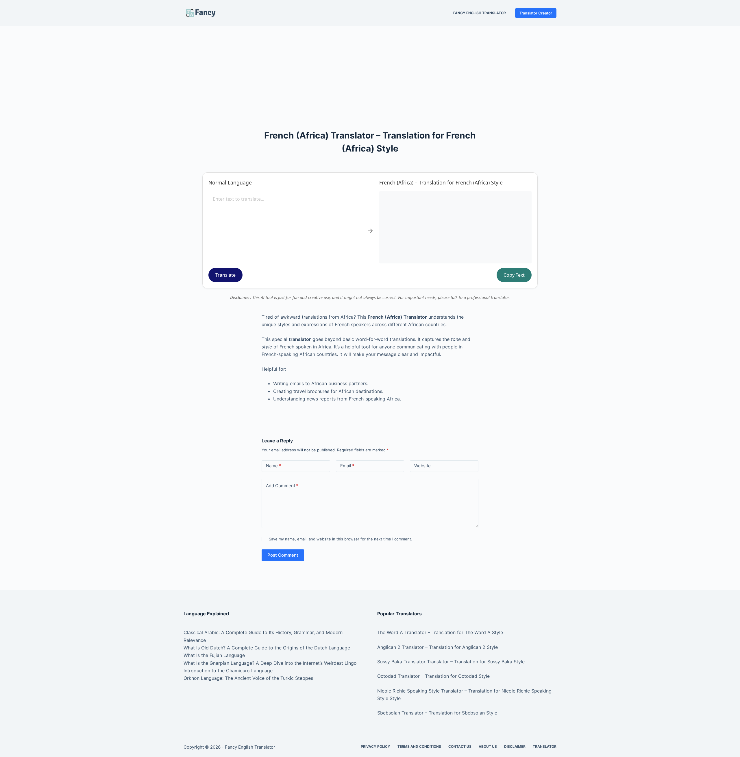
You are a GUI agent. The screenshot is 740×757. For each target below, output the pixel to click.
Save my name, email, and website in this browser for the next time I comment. (340, 539)
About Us (488, 746)
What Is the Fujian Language (214, 655)
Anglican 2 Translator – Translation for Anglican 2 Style (437, 647)
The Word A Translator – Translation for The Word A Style (440, 632)
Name (273, 465)
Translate (225, 275)
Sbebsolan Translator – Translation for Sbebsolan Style (437, 713)
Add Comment (282, 485)
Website (422, 465)
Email (347, 465)
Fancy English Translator (479, 13)
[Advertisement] (370, 68)
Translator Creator (535, 13)
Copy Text (514, 275)
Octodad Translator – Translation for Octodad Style (433, 676)
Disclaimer (515, 746)
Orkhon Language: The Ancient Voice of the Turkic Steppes (248, 678)
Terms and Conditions (419, 746)
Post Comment (282, 555)
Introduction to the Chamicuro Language (228, 670)
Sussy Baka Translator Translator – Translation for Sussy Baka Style (451, 661)
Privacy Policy (375, 746)
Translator (544, 746)
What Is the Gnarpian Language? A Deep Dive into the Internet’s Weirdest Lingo (270, 663)
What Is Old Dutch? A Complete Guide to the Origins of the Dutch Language (267, 648)
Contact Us (459, 746)
